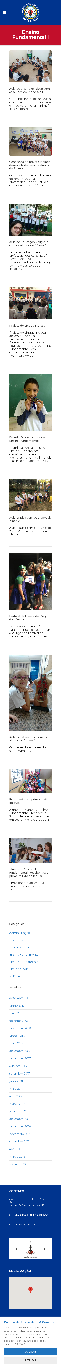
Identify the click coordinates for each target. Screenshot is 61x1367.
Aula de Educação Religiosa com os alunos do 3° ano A (28, 243)
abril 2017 (15, 1096)
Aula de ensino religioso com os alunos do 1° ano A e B (29, 90)
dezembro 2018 (20, 1020)
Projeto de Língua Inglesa (27, 325)
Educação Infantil (21, 947)
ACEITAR (30, 1351)
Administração (19, 933)
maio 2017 (16, 1088)
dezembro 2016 (19, 1119)
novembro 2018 (20, 1028)
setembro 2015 (19, 1141)
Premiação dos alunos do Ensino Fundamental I (27, 439)
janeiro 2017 (17, 1111)
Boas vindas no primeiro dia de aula (28, 801)
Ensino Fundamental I (25, 954)
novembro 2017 (20, 1058)
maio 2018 (16, 1043)
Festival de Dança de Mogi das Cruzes (28, 618)
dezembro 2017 (19, 1051)
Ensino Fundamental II (25, 962)
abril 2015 (15, 1149)
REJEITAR (30, 1360)
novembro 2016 (20, 1126)
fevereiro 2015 (18, 1164)
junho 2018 (17, 1036)
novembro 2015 (20, 1134)
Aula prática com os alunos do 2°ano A (30, 519)
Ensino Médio (19, 969)
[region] (30, 1342)
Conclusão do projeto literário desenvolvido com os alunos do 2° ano (30, 165)
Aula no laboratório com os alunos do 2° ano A (28, 738)
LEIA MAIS (19, 1344)
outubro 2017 (18, 1066)
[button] (30, 1290)
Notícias (14, 976)
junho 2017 (17, 1081)
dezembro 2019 (19, 998)
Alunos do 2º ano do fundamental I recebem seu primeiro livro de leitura (28, 873)
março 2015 (17, 1156)
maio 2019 (16, 1013)
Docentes (16, 940)
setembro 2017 (19, 1073)
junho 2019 (17, 1005)
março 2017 (17, 1104)
